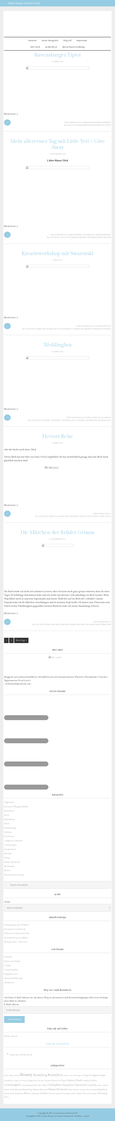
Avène (6, 1075)
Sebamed (79, 1093)
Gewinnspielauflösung (29, 1085)
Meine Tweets (11, 1036)
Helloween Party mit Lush (16, 933)
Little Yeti (65, 237)
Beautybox (9, 811)
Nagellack (102, 1089)
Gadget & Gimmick (13, 841)
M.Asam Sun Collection (15, 942)
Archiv (7, 902)
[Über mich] (57, 665)
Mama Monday (73, 1090)
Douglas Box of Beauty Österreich (39, 1081)
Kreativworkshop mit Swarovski (57, 254)
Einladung (9, 819)
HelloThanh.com (57, 21)
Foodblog (85, 1081)
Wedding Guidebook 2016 (63, 420)
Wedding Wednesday (86, 420)
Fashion (8, 832)
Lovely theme (59, 1113)
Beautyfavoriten (68, 1075)
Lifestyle (106, 326)
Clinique (86, 1075)
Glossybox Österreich (74, 1084)
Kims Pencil (40, 457)
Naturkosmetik (9, 1093)
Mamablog (27, 1089)
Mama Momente (103, 122)
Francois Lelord (57, 516)
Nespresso (19, 1093)
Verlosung (102, 1093)
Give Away (42, 1085)
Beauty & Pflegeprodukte (16, 806)
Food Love (9, 836)
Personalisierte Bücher (99, 237)
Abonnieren (14, 1019)
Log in (86, 1116)
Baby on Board (14, 1075)
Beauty (26, 1074)
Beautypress (77, 1075)
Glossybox (54, 1085)
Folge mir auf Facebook (57, 1043)
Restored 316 (72, 1113)
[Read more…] (11, 114)
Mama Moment (40, 1089)
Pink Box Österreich (55, 1093)
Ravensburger (97, 125)
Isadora (99, 1085)
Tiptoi (108, 125)
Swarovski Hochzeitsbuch (59, 329)
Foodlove (93, 1080)
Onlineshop (35, 1093)
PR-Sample (106, 418)
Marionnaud (92, 1090)
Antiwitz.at (9, 982)
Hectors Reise (57, 436)
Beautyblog (40, 1075)
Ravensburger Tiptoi (57, 55)
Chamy (7, 965)
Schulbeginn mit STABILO (16, 925)
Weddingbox (57, 345)
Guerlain (92, 1085)
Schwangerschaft (69, 1093)
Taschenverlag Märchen (98, 625)
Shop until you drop (14, 875)
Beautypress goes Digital (16, 937)
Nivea (27, 1093)
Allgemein (9, 802)
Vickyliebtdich (11, 970)
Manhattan (82, 1090)
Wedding (106, 329)
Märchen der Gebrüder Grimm (61, 625)
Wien (6, 1097)
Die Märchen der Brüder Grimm (57, 532)
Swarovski (40, 329)
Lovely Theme (47, 1116)
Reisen (7, 870)
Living (7, 858)
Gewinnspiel (88, 235)
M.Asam (18, 1089)
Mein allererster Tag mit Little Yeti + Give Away (57, 144)
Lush (12, 1089)
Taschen (81, 625)
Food (78, 1080)
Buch (79, 122)
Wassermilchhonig (13, 978)
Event (98, 326)
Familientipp (89, 122)
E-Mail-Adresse (11, 1004)
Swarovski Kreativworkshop (87, 329)
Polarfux (8, 957)
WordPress (78, 1116)
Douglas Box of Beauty (20, 1081)
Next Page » (21, 640)
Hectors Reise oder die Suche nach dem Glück (88, 516)
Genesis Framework (64, 1116)
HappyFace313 (11, 974)
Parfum (44, 1093)
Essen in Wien (59, 1080)
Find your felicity (12, 961)
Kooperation (10, 849)
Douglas (94, 1075)
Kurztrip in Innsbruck (14, 929)
